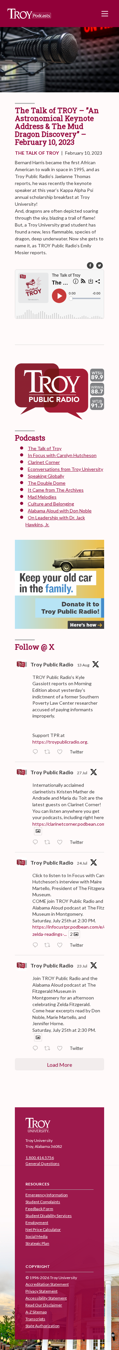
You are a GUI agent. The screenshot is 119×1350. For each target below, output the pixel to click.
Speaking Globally (46, 476)
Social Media (36, 1236)
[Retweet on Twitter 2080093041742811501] (49, 1048)
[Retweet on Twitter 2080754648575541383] (49, 945)
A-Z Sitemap (36, 1311)
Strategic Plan (37, 1243)
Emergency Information (46, 1194)
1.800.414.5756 (39, 1157)
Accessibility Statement (46, 1298)
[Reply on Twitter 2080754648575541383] (37, 945)
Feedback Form (39, 1208)
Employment (36, 1222)
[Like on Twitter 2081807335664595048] (61, 842)
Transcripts (35, 1318)
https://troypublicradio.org (59, 742)
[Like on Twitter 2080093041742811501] (61, 1048)
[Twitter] (99, 265)
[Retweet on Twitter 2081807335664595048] (49, 842)
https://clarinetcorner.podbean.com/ (69, 824)
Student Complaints (42, 1201)
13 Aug (83, 664)
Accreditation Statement (47, 1284)
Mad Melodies (42, 497)
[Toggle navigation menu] (105, 13)
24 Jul (82, 863)
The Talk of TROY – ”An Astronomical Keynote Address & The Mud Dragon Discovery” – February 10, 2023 (57, 126)
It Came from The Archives (56, 490)
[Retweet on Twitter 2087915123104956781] (49, 752)
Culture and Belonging (51, 503)
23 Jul (82, 966)
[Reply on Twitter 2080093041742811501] (37, 1048)
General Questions (42, 1163)
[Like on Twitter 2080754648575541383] (61, 945)
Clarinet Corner (44, 462)
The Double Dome (46, 483)
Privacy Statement (41, 1291)
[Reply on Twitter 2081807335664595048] (37, 842)
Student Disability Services (48, 1215)
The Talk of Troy (37, 153)
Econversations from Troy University (65, 469)
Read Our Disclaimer (43, 1305)
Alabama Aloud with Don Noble (60, 510)
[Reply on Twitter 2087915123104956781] (37, 752)
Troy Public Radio (51, 664)
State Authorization (42, 1325)
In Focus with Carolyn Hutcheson (62, 455)
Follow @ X (35, 647)
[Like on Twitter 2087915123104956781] (61, 752)
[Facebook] (90, 265)
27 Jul (82, 772)
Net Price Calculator (43, 1229)
